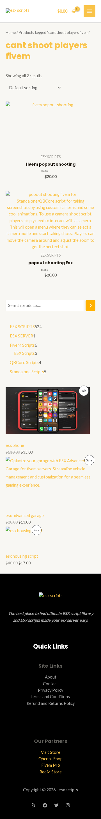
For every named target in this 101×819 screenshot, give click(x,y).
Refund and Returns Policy (51, 703)
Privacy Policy (50, 690)
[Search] (90, 305)
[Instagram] (68, 805)
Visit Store (50, 752)
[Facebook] (45, 805)
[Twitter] (56, 805)
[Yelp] (33, 805)
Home (11, 32)
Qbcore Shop (50, 758)
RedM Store (51, 771)
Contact (50, 683)
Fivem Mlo (50, 765)
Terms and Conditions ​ (50, 696)
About (50, 677)
